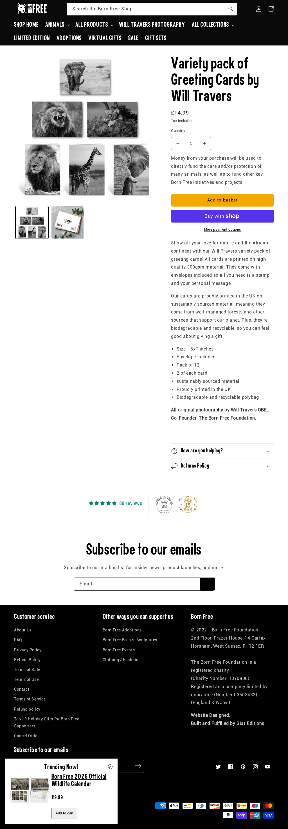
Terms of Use (26, 679)
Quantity (178, 131)
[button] (57, 25)
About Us (23, 630)
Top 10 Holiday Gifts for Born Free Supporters (46, 722)
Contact (21, 689)
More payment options (222, 230)
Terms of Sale (27, 669)
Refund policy (27, 709)
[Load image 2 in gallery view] (67, 222)
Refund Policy (27, 660)
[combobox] (152, 9)
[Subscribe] (207, 584)
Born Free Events (119, 650)
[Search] (231, 9)
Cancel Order (26, 736)
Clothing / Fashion (121, 660)
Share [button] (183, 432)
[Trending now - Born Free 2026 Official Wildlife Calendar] (29, 808)
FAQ (18, 640)
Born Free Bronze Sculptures (130, 640)
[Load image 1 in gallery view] (31, 222)
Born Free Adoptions (122, 630)
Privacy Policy (27, 650)
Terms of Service (30, 699)
